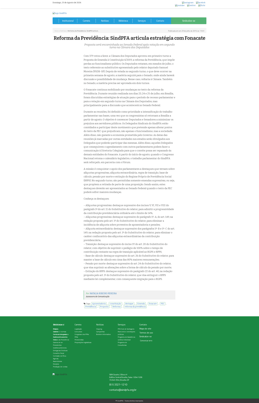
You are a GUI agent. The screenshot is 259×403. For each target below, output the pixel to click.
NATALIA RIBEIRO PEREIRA (103, 293)
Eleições (56, 364)
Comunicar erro (146, 340)
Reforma (116, 307)
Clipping (99, 329)
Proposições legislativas (83, 342)
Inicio (57, 31)
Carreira (86, 21)
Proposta (104, 307)
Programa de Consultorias (122, 343)
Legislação (78, 329)
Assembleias (57, 361)
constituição (115, 304)
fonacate (153, 304)
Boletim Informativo (103, 334)
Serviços (142, 21)
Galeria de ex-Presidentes (58, 343)
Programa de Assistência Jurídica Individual (126, 338)
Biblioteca (123, 21)
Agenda (55, 358)
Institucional (68, 21)
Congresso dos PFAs (82, 334)
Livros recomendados (61, 334)
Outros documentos (60, 337)
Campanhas (100, 331)
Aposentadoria (99, 304)
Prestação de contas (60, 366)
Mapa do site (145, 328)
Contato (160, 21)
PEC (162, 304)
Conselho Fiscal (58, 353)
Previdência (90, 307)
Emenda (141, 304)
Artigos (55, 329)
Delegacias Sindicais (60, 350)
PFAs (76, 337)
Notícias (105, 21)
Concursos (78, 331)
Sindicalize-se (188, 21)
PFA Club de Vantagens (126, 329)
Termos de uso (146, 332)
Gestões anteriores (60, 348)
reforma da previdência (135, 307)
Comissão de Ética (59, 356)
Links (55, 339)
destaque (129, 304)
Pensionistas (79, 339)
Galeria (55, 331)
